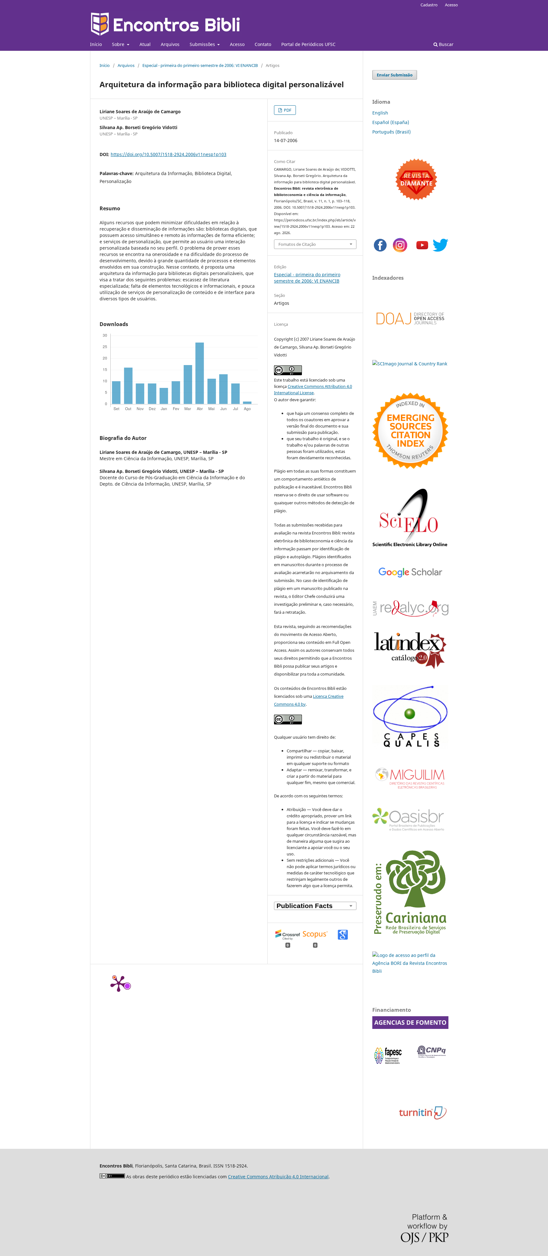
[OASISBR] (410, 831)
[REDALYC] (410, 615)
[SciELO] (410, 548)
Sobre (119, 44)
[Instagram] (400, 251)
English (380, 113)
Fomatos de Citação (297, 244)
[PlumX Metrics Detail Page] (119, 983)
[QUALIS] (410, 747)
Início (96, 44)
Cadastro (429, 5)
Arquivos (170, 44)
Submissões (203, 44)
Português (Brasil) (391, 132)
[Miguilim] (410, 791)
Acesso (237, 44)
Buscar (445, 44)
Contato (263, 44)
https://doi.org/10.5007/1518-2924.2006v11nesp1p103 (168, 154)
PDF (287, 110)
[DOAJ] (410, 331)
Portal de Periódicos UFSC (308, 44)
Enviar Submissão (395, 75)
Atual (145, 44)
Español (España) (390, 122)
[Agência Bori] (410, 971)
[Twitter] (440, 251)
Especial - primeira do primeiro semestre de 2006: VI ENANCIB (200, 65)
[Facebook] (380, 251)
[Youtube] (422, 251)
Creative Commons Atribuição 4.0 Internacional (278, 1177)
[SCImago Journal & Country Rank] (409, 364)
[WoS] (410, 467)
